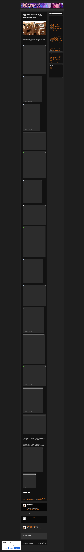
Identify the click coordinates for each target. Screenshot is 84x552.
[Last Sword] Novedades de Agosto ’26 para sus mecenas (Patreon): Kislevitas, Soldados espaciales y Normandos (55, 31)
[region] (11, 545)
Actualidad (51, 68)
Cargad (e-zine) (27, 10)
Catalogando (38, 498)
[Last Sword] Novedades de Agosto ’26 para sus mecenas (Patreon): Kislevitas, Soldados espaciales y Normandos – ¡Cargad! (56, 45)
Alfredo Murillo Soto (29, 517)
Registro (51, 10)
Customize (5, 548)
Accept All (17, 548)
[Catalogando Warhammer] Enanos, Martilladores (56, 55)
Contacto (47, 10)
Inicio (23, 10)
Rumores (51, 74)
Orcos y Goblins (27, 499)
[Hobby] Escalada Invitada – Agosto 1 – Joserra (56, 62)
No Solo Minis (51, 72)
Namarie (34, 499)
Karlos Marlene (51, 48)
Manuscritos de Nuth (34, 10)
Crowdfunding (51, 69)
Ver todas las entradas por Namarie (33, 509)
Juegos (39, 10)
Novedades (51, 73)
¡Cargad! (51, 67)
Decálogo (43, 10)
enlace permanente (40, 499)
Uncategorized (51, 76)
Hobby (31, 498)
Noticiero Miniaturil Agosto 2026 (56, 50)
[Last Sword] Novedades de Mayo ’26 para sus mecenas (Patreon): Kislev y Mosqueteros (55, 46)
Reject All (11, 548)
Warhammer (30, 499)
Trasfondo (51, 75)
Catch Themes (61, 548)
